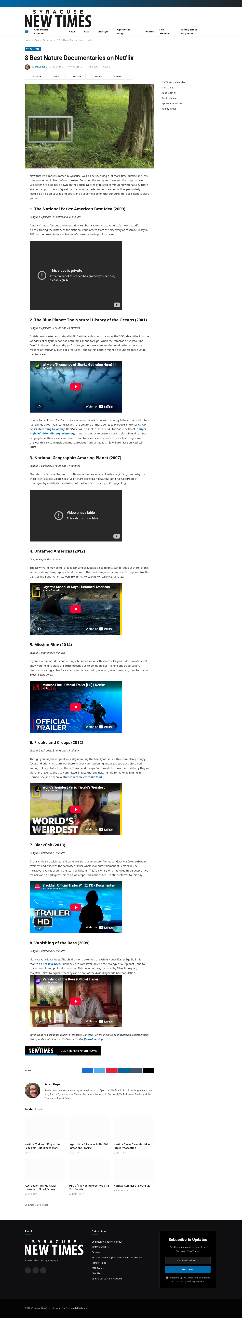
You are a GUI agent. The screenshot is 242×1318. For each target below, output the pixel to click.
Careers (96, 1252)
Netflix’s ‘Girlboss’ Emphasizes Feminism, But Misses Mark (43, 1146)
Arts (86, 31)
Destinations (169, 98)
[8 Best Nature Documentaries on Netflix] (89, 126)
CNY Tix (96, 1273)
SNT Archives (164, 31)
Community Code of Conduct (107, 1241)
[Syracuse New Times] (58, 18)
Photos (149, 31)
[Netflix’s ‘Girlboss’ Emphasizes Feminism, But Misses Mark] (45, 1128)
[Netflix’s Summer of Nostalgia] (134, 1170)
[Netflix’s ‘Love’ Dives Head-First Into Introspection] (134, 1128)
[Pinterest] (13, 210)
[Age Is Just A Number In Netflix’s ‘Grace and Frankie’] (89, 1128)
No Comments (75, 67)
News (71, 31)
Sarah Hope (41, 67)
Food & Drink (169, 92)
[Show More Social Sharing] (129, 76)
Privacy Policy (186, 1281)
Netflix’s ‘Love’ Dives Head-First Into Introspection (133, 1146)
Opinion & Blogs (123, 31)
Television (32, 49)
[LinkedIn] (13, 201)
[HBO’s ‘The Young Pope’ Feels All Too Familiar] (89, 1170)
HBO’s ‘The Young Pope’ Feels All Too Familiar (89, 1187)
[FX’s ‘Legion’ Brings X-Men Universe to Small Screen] (45, 1170)
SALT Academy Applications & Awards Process (117, 1257)
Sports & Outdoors (172, 103)
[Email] (13, 218)
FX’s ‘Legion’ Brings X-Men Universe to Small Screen (40, 1187)
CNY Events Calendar (41, 31)
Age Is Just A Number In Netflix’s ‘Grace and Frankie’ (89, 1146)
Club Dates (168, 87)
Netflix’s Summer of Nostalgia (132, 1185)
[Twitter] (13, 193)
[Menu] (26, 31)
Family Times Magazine (189, 31)
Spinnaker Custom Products (107, 1278)
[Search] (216, 31)
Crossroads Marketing (76, 1307)
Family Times (169, 108)
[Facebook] (13, 184)
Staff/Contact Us (100, 1247)
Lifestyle (103, 31)
